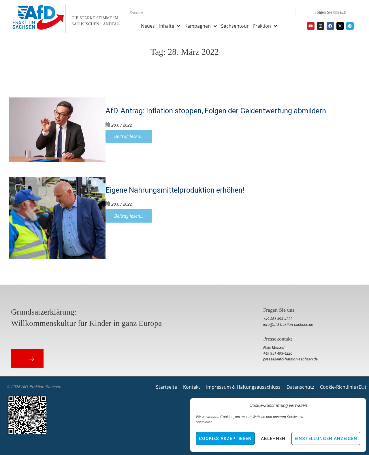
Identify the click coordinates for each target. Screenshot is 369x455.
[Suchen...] (211, 12)
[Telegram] (350, 26)
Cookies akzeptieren (225, 438)
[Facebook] (330, 26)
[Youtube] (311, 26)
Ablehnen (273, 438)
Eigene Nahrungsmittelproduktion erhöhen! (175, 190)
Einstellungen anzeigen (326, 438)
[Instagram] (320, 26)
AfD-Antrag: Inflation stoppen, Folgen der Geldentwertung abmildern (216, 110)
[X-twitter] (340, 26)
